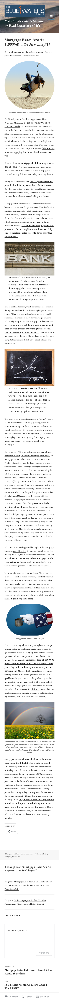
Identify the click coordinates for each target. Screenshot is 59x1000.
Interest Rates (42, 854)
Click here (35, 689)
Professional (16, 856)
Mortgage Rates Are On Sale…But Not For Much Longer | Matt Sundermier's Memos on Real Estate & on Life (28, 885)
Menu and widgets (51, 19)
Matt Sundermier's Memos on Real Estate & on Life (24, 23)
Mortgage (8, 856)
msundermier (28, 854)
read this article (19, 550)
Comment (44, 952)
